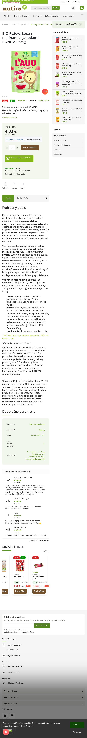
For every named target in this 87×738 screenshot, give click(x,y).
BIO (42, 456)
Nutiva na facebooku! (62, 145)
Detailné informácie (9, 117)
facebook (5, 716)
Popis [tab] (8, 198)
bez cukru (40, 452)
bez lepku (31, 452)
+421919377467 (60, 140)
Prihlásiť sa (41, 625)
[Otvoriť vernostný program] (6, 732)
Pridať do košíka (29, 147)
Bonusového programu (31, 139)
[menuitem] (7, 16)
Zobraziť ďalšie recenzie (39, 540)
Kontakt (76, 2)
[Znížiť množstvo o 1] (7, 148)
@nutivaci (58, 154)
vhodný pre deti (38, 459)
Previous (45, 552)
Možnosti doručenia (17, 174)
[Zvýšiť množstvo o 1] (17, 148)
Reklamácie (64, 2)
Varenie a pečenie (37, 424)
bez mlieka (36, 454)
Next (48, 552)
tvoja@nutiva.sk (60, 136)
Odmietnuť (77, 732)
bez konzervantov (37, 455)
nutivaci (57, 149)
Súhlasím (77, 725)
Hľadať (55, 8)
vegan (28, 459)
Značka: (43, 101)
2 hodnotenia (31, 101)
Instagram (12, 716)
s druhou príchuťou (30, 335)
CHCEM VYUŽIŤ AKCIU (11, 3)
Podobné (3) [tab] (22, 198)
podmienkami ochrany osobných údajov (19, 632)
